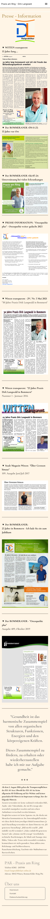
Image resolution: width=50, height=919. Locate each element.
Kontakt (13, 893)
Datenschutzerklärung (18, 897)
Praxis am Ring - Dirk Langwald (16, 4)
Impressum (14, 890)
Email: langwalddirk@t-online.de (18, 870)
